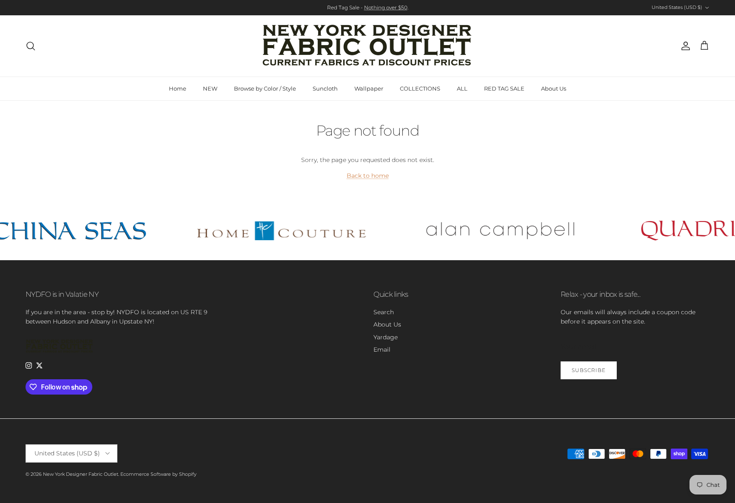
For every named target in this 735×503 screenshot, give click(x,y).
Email (381, 349)
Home (177, 88)
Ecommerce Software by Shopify (158, 474)
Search (383, 312)
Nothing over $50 (385, 7)
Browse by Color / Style (265, 88)
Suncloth (325, 88)
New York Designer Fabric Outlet (80, 474)
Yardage (385, 337)
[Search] (31, 46)
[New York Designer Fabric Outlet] (367, 46)
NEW (210, 88)
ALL (462, 88)
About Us (553, 88)
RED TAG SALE (504, 88)
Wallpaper (368, 88)
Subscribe (589, 370)
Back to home (368, 175)
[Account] (684, 46)
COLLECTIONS (420, 88)
